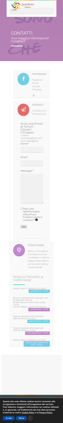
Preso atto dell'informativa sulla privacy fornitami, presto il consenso (32, 214)
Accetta (9, 418)
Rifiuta (21, 418)
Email (24, 157)
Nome (25, 143)
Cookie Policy (28, 412)
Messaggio (27, 170)
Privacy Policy (45, 412)
